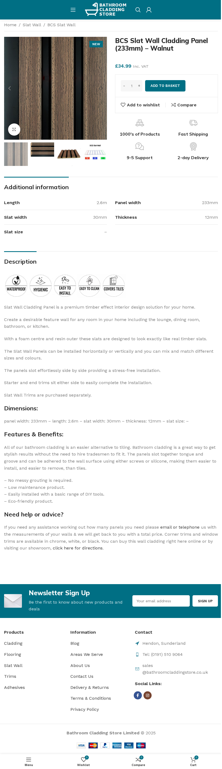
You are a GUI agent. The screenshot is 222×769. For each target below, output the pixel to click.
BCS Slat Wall (61, 24)
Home (10, 24)
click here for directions (78, 548)
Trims (10, 676)
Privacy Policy (84, 709)
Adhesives (14, 687)
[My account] (148, 9)
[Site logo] (105, 9)
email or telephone (180, 527)
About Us (80, 665)
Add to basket (165, 86)
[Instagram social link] (147, 695)
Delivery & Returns (89, 687)
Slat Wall (32, 24)
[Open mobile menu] (73, 9)
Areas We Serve (86, 654)
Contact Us (81, 676)
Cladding (13, 643)
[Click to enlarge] (14, 129)
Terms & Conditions (90, 698)
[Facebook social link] (138, 695)
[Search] (138, 9)
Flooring (12, 654)
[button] (9, 88)
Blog (74, 643)
